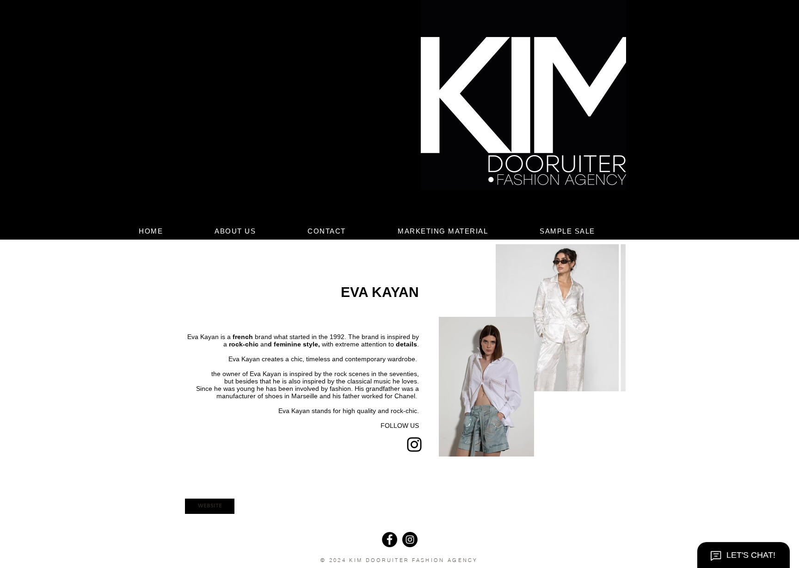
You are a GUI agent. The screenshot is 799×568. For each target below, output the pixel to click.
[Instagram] (414, 444)
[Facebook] (389, 539)
